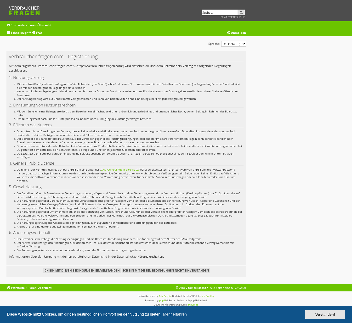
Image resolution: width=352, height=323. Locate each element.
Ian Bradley (207, 296)
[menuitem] (37, 33)
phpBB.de (192, 304)
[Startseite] (25, 10)
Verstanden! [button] (325, 314)
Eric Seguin (165, 296)
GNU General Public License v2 (120, 169)
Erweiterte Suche (233, 17)
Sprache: (214, 44)
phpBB (162, 300)
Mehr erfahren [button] (175, 314)
